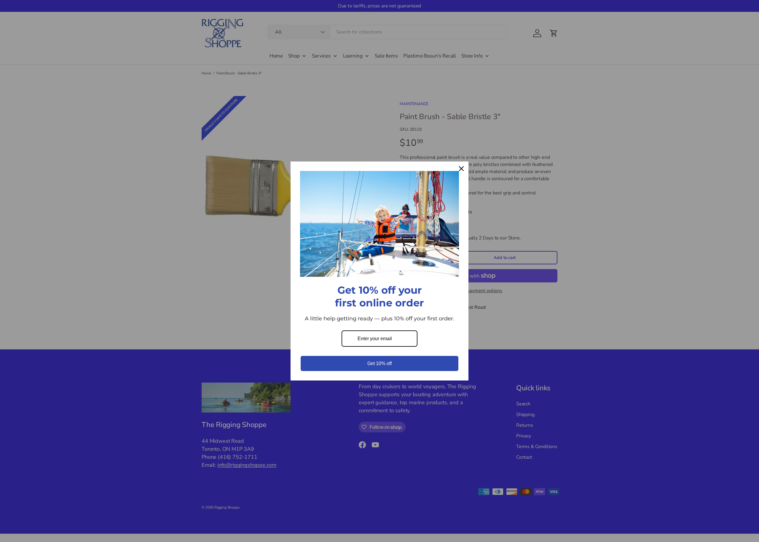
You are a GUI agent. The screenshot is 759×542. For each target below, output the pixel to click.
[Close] (461, 169)
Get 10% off (379, 363)
